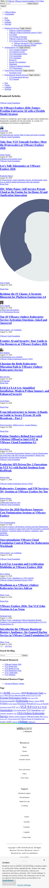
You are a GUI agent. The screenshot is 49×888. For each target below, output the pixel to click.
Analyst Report (16, 693)
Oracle (15, 704)
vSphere (23, 721)
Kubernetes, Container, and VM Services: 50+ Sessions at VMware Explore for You (24, 490)
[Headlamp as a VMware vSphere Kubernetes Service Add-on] (17, 578)
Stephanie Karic (6, 616)
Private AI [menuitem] (12, 60)
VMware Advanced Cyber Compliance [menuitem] (28, 43)
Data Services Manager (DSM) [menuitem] (25, 45)
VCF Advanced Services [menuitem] (18, 41)
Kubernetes (22, 700)
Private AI (39, 704)
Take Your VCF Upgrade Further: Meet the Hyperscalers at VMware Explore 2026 (23, 144)
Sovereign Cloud (5, 707)
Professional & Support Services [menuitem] (16, 75)
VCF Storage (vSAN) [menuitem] (17, 52)
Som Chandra (5, 306)
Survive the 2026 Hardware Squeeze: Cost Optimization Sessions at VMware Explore (23, 512)
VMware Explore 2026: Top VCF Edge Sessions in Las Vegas (22, 608)
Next (10, 646)
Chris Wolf (4, 131)
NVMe (10, 704)
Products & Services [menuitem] (12, 28)
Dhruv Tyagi (4, 595)
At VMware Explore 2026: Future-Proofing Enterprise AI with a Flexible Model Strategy (22, 110)
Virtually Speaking (6, 713)
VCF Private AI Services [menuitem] (18, 37)
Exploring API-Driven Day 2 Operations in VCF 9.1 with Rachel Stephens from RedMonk (23, 467)
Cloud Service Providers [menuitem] (13, 70)
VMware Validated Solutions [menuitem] (19, 66)
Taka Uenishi (5, 283)
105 (6, 646)
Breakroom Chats (34, 693)
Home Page (4, 184)
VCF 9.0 (26, 707)
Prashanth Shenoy (6, 176)
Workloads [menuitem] (13, 64)
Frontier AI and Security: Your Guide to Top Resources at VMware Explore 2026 (23, 342)
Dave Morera (5, 449)
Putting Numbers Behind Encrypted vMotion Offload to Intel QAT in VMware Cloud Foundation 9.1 (21, 439)
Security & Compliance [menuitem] (17, 62)
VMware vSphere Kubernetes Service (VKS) (16, 359)
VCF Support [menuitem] (14, 79)
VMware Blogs (10, 12)
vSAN (8, 722)
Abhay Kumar (5, 155)
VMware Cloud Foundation (10, 103)
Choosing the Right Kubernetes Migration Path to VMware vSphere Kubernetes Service (21, 366)
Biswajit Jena (5, 377)
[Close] (44, 860)
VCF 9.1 (36, 706)
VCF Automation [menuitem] (15, 56)
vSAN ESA (15, 722)
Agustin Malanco (31, 425)
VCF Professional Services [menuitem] (18, 77)
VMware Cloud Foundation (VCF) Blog (29, 1)
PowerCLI (31, 703)
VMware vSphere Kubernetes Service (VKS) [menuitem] (25, 33)
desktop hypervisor (32, 695)
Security (46, 704)
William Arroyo (18, 425)
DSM (39, 695)
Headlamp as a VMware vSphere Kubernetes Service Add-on (19, 586)
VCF (13, 707)
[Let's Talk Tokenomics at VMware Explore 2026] (11, 159)
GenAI (33, 698)
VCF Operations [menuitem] (15, 58)
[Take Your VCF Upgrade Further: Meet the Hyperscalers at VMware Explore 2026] (22, 135)
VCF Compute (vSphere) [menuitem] (18, 50)
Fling (29, 698)
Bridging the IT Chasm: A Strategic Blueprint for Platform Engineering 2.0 (23, 295)
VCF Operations (33, 710)
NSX (42, 701)
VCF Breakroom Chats (13, 670)
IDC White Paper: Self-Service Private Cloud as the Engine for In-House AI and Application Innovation (24, 192)
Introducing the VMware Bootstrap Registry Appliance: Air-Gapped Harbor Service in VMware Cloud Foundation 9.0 (24, 632)
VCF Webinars (10, 675)
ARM (23, 693)
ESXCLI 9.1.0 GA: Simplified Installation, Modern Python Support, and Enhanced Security (24, 390)
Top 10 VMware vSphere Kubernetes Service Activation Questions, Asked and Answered (23, 319)
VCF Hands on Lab (12, 668)
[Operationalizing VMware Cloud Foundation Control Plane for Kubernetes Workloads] (24, 533)
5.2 (1, 693)
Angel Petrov (5, 401)
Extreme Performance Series (13, 697)
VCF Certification (11, 673)
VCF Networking (19, 710)
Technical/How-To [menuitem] (11, 47)
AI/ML (7, 692)
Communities (9, 14)
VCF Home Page (11, 666)
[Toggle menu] (1, 8)
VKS (15, 713)
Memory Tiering (34, 701)
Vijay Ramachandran (7, 523)
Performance (21, 704)
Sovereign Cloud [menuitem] (15, 73)
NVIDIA (4, 703)
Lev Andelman (16, 330)
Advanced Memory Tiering (14, 684)
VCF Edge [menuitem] (13, 35)
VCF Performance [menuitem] (15, 68)
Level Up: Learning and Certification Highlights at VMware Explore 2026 (22, 565)
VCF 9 (18, 707)
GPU (36, 698)
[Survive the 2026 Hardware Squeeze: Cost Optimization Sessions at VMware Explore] (10, 503)
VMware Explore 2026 (13, 664)
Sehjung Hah (4, 477)
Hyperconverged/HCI (8, 701)
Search (2, 3)
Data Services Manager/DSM (15, 695)
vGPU (43, 710)
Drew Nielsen (5, 574)
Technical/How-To (7, 624)
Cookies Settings (24, 885)
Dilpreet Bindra (5, 498)
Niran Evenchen (6, 425)
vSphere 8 (31, 722)
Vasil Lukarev (5, 330)
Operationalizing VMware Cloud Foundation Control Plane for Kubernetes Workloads (24, 542)
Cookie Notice (7, 880)
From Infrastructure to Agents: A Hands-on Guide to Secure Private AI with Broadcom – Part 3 (24, 415)
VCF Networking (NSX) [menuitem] (18, 54)
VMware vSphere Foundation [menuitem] (20, 30)
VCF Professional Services (9, 312)
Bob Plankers (5, 353)
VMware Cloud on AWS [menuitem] (18, 39)
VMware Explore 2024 (34, 716)
